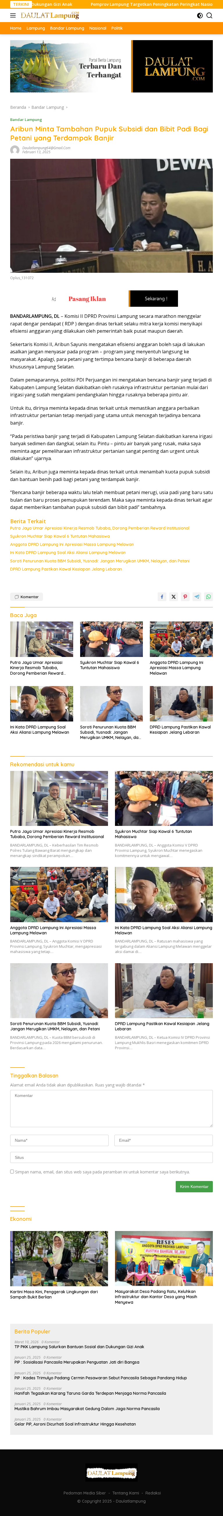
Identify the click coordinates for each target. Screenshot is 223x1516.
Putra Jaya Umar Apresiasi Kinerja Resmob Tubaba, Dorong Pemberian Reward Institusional (99, 528)
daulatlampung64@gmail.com (46, 147)
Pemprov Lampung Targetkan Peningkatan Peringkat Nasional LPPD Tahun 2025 (138, 4)
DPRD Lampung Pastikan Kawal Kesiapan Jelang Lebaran (66, 569)
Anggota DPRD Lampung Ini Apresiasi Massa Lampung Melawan (72, 544)
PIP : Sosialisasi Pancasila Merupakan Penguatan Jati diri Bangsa (77, 1362)
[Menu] (14, 15)
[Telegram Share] (197, 596)
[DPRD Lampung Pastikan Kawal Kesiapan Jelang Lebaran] (181, 704)
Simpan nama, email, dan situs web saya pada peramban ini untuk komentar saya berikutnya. (102, 1172)
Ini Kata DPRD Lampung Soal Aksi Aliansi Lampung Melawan (68, 552)
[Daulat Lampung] (49, 15)
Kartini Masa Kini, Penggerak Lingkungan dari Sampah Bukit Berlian (54, 1294)
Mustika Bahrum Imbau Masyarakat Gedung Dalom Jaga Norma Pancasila (87, 1408)
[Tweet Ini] (173, 596)
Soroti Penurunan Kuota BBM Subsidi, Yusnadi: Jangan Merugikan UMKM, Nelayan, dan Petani (100, 561)
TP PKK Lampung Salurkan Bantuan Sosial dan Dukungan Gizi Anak (79, 1346)
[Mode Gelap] (200, 15)
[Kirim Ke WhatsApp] (208, 596)
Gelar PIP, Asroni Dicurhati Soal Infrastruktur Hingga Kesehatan (75, 1424)
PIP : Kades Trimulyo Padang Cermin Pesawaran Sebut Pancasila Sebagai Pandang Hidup (101, 1377)
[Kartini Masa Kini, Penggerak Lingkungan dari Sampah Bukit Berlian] (59, 1258)
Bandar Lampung (26, 119)
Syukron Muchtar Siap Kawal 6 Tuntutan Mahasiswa (60, 536)
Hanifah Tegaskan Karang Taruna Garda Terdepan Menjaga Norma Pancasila (90, 1393)
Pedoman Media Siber (85, 1493)
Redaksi (153, 1493)
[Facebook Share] (162, 596)
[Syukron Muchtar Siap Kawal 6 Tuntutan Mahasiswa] (111, 639)
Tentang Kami (125, 1493)
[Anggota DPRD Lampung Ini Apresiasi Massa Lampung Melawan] (181, 639)
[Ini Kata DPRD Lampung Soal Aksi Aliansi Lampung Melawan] (41, 704)
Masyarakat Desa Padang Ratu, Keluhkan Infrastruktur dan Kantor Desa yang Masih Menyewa (156, 1297)
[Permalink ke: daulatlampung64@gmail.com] (14, 149)
